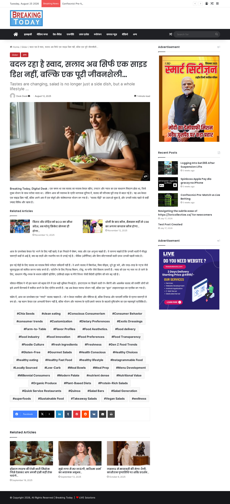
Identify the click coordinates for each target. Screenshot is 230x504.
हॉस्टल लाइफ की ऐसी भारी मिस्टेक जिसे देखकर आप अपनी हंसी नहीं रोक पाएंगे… (31, 472)
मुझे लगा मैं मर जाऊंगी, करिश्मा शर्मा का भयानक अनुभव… (79, 470)
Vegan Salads (115, 398)
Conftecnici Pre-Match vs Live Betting (83, 3)
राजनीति (70, 34)
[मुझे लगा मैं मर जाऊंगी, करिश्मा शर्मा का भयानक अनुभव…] (80, 453)
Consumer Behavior (128, 313)
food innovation (59, 337)
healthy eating (28, 360)
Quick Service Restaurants (42, 391)
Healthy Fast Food (59, 360)
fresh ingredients (65, 344)
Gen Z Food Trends (124, 344)
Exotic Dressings (130, 321)
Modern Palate (69, 375)
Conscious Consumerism (87, 313)
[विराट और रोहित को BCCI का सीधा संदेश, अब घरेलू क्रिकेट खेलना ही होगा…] (20, 226)
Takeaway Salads (85, 398)
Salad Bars (96, 391)
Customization (62, 321)
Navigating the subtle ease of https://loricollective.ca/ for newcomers (185, 213)
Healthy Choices (126, 352)
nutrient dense (98, 375)
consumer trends (30, 321)
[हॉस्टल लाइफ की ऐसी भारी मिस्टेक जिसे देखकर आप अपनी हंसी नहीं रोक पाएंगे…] (31, 453)
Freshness (94, 344)
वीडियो (125, 34)
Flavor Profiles (65, 329)
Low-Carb (53, 367)
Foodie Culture (34, 344)
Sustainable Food (52, 398)
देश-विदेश (57, 34)
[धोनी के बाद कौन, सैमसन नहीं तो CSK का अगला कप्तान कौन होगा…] (93, 226)
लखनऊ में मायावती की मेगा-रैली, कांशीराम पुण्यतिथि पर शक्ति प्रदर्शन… (128, 470)
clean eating (52, 313)
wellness (140, 398)
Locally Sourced (26, 367)
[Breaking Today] (26, 18)
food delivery (126, 329)
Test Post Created (170, 224)
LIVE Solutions (87, 497)
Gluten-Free (31, 352)
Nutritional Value (130, 375)
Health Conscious (93, 352)
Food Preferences (91, 337)
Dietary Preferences (95, 321)
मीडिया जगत (42, 34)
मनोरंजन (98, 34)
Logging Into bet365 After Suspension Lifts (198, 165)
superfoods (23, 398)
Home (15, 46)
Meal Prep (102, 367)
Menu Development (132, 367)
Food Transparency (127, 337)
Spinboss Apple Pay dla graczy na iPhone (196, 181)
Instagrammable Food (127, 360)
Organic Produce (45, 383)
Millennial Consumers (34, 375)
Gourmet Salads (60, 352)
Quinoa (75, 391)
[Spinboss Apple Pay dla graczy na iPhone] (168, 184)
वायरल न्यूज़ (112, 34)
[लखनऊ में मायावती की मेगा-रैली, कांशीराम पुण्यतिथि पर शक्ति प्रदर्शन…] (128, 453)
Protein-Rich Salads (114, 383)
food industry (29, 337)
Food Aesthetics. (96, 329)
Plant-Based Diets (78, 383)
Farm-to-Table (36, 329)
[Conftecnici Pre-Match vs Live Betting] (168, 200)
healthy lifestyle (92, 360)
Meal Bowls (78, 367)
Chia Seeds (26, 313)
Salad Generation (125, 391)
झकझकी (28, 34)
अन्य (135, 34)
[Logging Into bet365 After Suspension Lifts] (168, 168)
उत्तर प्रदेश (84, 34)
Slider (24, 46)
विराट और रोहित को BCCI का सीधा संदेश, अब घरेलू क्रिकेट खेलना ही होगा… (52, 226)
